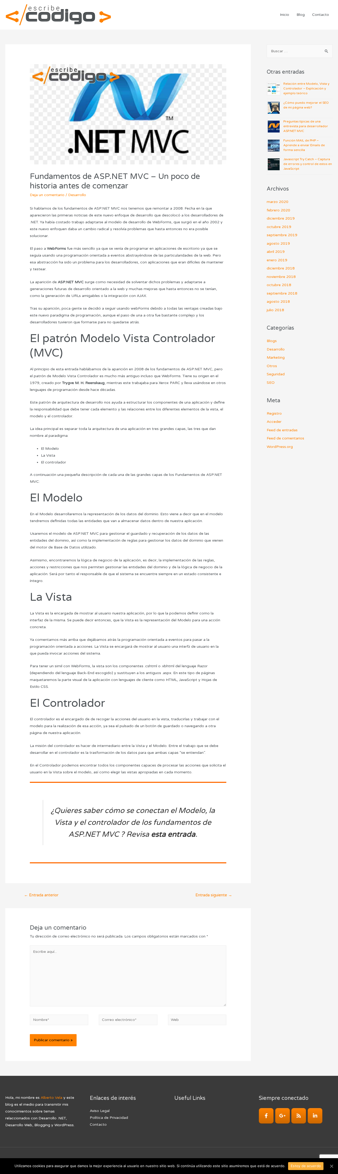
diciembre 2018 (281, 268)
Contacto (320, 14)
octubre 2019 (279, 227)
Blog (301, 14)
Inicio (284, 14)
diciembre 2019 (281, 218)
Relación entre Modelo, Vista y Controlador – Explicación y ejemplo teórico (306, 88)
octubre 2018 (279, 285)
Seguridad (276, 374)
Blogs (272, 341)
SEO (271, 382)
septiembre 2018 (282, 293)
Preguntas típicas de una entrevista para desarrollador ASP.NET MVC (305, 126)
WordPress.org (280, 446)
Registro (274, 413)
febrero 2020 (278, 210)
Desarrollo (77, 195)
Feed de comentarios (285, 438)
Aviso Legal (100, 1111)
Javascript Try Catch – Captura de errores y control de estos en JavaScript (307, 164)
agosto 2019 (278, 243)
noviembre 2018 (281, 276)
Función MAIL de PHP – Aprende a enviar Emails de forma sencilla (304, 145)
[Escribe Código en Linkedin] (315, 1116)
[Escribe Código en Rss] (298, 1116)
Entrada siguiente (213, 895)
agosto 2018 (278, 301)
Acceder (274, 421)
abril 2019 (276, 251)
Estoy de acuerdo (306, 1166)
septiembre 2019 (282, 235)
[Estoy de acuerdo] (331, 1166)
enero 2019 (277, 260)
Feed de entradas (282, 430)
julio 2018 (275, 310)
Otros (272, 366)
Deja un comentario (47, 195)
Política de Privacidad (109, 1117)
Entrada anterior (41, 895)
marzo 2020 (277, 202)
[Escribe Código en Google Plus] (282, 1116)
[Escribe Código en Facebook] (266, 1116)
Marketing (276, 357)
